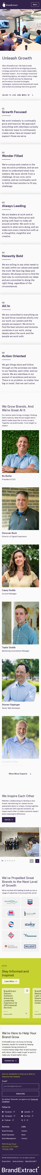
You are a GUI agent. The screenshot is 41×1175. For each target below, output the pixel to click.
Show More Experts (18, 774)
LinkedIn (29, 1112)
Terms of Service (18, 1161)
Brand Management (9, 1138)
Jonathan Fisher (10, 761)
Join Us (7, 820)
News (23, 1135)
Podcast (9, 1120)
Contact (24, 1138)
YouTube (29, 1116)
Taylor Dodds (9, 647)
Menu (35, 4)
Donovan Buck (9, 533)
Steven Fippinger (11, 704)
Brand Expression (8, 1135)
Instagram (9, 1116)
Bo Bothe (7, 476)
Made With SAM (31, 1161)
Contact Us (9, 1061)
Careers (24, 1131)
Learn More (9, 981)
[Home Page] (15, 4)
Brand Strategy (7, 1131)
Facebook (9, 1112)
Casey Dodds (8, 590)
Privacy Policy (6, 1161)
